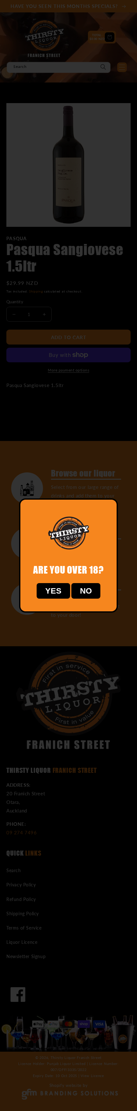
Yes (53, 590)
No (86, 590)
